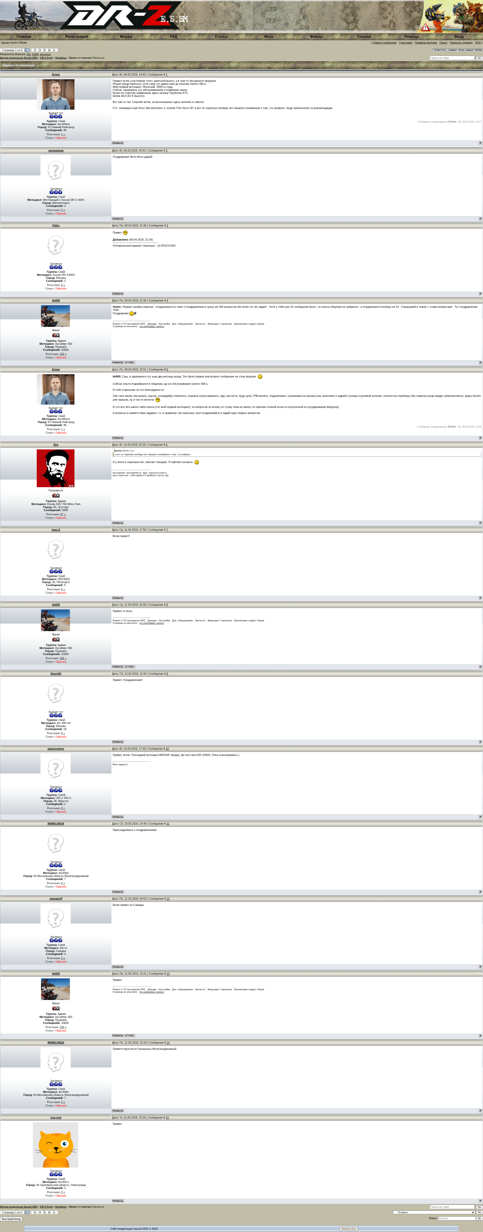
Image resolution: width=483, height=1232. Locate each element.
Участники (405, 42)
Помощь (411, 36)
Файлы (316, 36)
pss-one (56, 1117)
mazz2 (56, 529)
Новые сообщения (384, 42)
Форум (126, 36)
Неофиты (60, 58)
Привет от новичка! (80, 58)
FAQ (173, 36)
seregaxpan (56, 150)
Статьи (221, 36)
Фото (268, 36)
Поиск (443, 42)
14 (168, 1042)
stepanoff (56, 898)
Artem (56, 74)
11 (168, 823)
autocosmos (56, 748)
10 (167, 748)
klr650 (35, 54)
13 (168, 973)
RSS (478, 42)
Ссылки (364, 36)
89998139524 (56, 823)
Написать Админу (461, 42)
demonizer (45, 54)
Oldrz (56, 225)
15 (167, 1117)
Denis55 (56, 673)
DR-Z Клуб (46, 58)
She (29, 54)
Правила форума (426, 42)
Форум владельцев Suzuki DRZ (18, 58)
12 (168, 898)
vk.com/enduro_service (152, 326)
